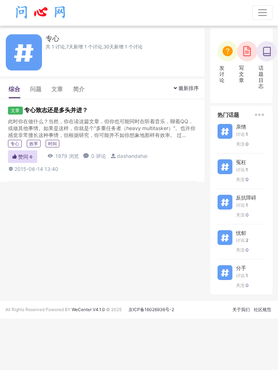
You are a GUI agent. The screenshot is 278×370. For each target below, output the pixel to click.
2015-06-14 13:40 (33, 169)
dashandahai (132, 156)
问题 (36, 88)
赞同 (22, 157)
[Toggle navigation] (262, 12)
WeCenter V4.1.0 (88, 309)
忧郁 (241, 233)
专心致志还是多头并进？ (56, 109)
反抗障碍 (246, 197)
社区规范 (262, 309)
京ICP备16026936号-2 (151, 309)
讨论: (242, 134)
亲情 (241, 127)
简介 (79, 88)
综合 (14, 88)
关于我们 (241, 309)
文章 (57, 88)
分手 (241, 268)
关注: (242, 144)
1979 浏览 (63, 156)
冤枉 (241, 162)
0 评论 (94, 156)
